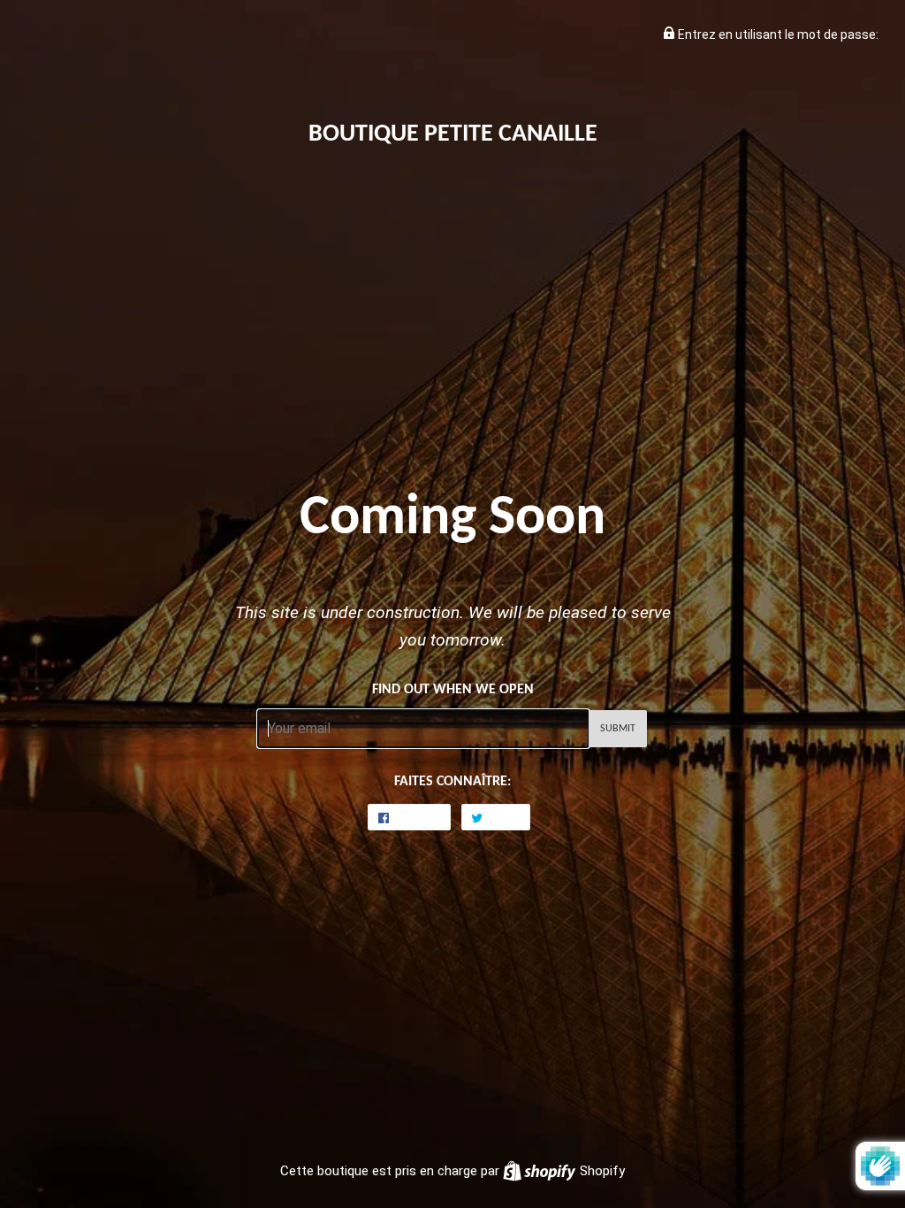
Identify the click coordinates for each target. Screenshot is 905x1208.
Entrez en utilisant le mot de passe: (776, 34)
